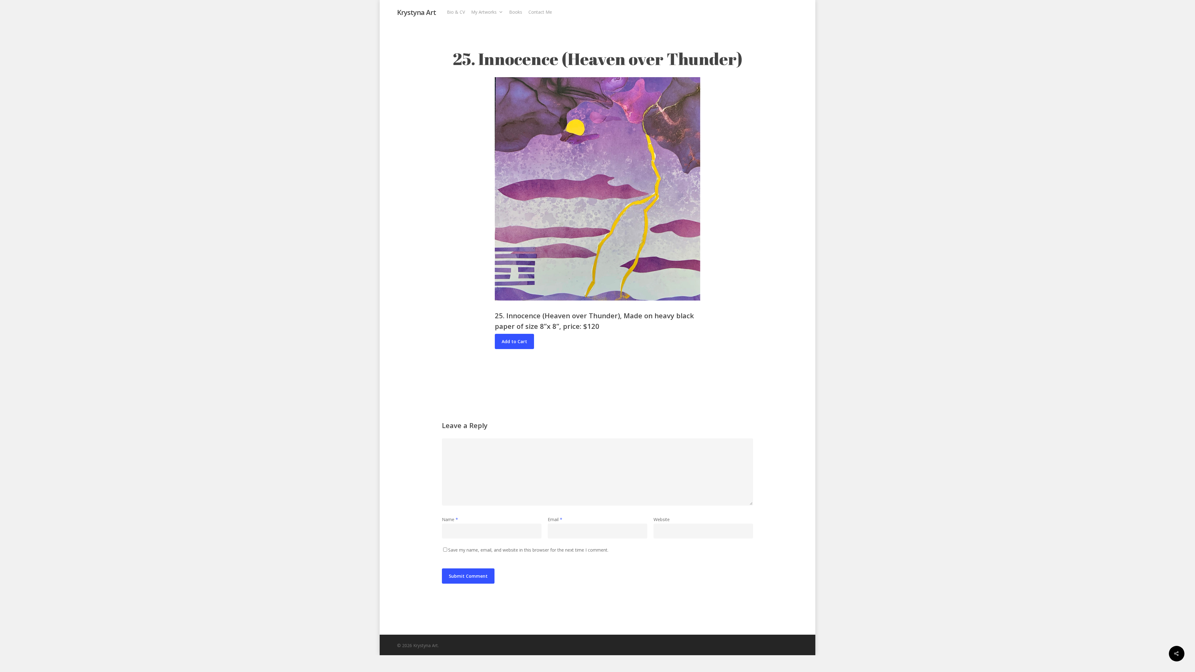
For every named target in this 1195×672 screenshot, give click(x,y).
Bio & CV (456, 12)
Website (662, 519)
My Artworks (484, 12)
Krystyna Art (416, 12)
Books (515, 12)
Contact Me (540, 12)
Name (450, 519)
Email (555, 519)
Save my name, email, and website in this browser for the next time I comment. (528, 550)
